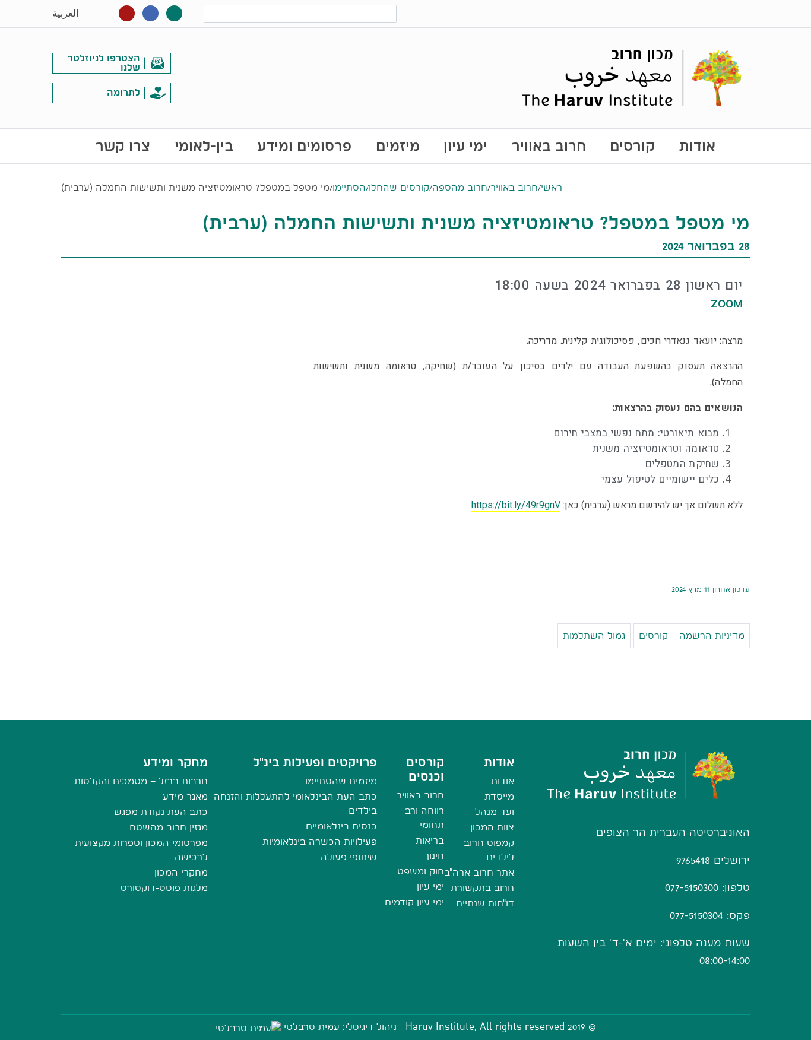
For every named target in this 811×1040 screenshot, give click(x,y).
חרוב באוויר (549, 145)
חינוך (434, 855)
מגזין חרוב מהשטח (168, 827)
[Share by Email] (406, 708)
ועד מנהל (494, 811)
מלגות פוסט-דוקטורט (164, 887)
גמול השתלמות (594, 635)
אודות (697, 145)
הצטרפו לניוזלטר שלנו (104, 62)
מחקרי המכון (181, 872)
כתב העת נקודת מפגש (161, 811)
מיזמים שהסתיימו (341, 781)
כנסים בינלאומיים (341, 826)
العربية (65, 13)
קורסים (632, 145)
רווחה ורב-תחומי (422, 817)
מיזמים (398, 145)
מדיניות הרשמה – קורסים (692, 635)
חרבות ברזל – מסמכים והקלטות (141, 781)
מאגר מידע (185, 796)
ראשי (551, 187)
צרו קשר (123, 145)
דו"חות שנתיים (485, 903)
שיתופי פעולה (349, 857)
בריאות (430, 840)
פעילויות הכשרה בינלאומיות (319, 841)
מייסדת (499, 796)
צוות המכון (492, 827)
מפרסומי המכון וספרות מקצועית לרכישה (141, 850)
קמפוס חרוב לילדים (489, 850)
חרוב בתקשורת (482, 887)
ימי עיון (465, 145)
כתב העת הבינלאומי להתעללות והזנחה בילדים (295, 803)
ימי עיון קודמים (414, 902)
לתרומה (123, 92)
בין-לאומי (204, 145)
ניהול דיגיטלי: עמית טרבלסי (340, 1026)
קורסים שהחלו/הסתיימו (380, 187)
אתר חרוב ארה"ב (479, 872)
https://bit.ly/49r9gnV (515, 505)
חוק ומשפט (420, 871)
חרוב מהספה (459, 187)
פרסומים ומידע (304, 145)
